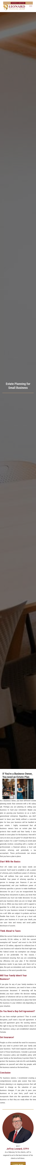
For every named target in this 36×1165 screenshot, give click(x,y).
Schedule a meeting (18, 3)
